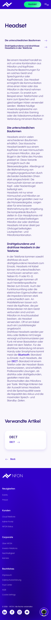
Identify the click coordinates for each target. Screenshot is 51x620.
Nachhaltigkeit (8, 553)
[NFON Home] (7, 4)
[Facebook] (12, 612)
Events (5, 495)
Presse (5, 500)
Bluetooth (24, 355)
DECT (15, 361)
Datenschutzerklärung (11, 580)
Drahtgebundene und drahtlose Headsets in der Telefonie (22, 47)
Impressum (7, 575)
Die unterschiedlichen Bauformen (23, 41)
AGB (4, 590)
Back (13, 459)
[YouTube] (27, 612)
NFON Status (7, 527)
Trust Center (7, 585)
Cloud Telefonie (8, 517)
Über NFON (7, 543)
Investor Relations (9, 548)
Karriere (5, 558)
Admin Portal (7, 522)
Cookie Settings (9, 595)
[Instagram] (19, 612)
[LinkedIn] (4, 612)
